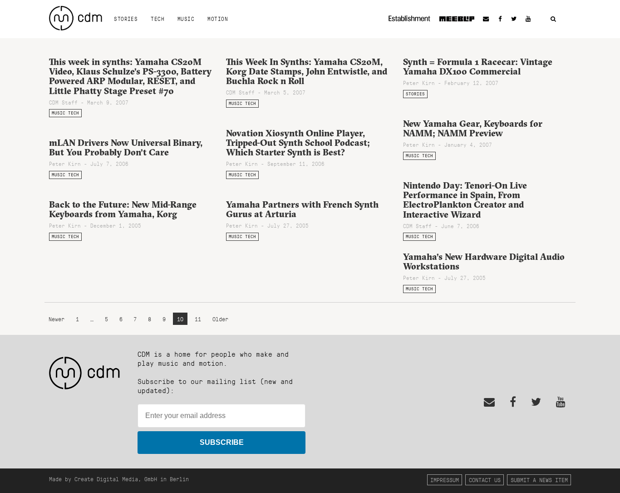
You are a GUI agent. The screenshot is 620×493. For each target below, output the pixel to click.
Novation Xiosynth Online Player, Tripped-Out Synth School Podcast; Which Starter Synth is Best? (298, 143)
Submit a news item (539, 479)
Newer (58, 319)
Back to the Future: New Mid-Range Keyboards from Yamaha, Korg (123, 209)
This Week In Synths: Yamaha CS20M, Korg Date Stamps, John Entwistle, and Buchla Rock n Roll (306, 71)
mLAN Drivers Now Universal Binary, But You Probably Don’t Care (125, 147)
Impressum (444, 479)
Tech (157, 18)
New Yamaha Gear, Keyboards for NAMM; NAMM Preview (472, 128)
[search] (553, 19)
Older (220, 319)
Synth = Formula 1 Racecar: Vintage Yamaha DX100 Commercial (477, 66)
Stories (126, 18)
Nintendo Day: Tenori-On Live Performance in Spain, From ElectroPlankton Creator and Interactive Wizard (465, 199)
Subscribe (222, 442)
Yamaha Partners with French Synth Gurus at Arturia (302, 209)
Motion (217, 18)
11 (198, 319)
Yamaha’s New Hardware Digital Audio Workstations (484, 261)
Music (185, 18)
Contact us (485, 479)
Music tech (65, 113)
